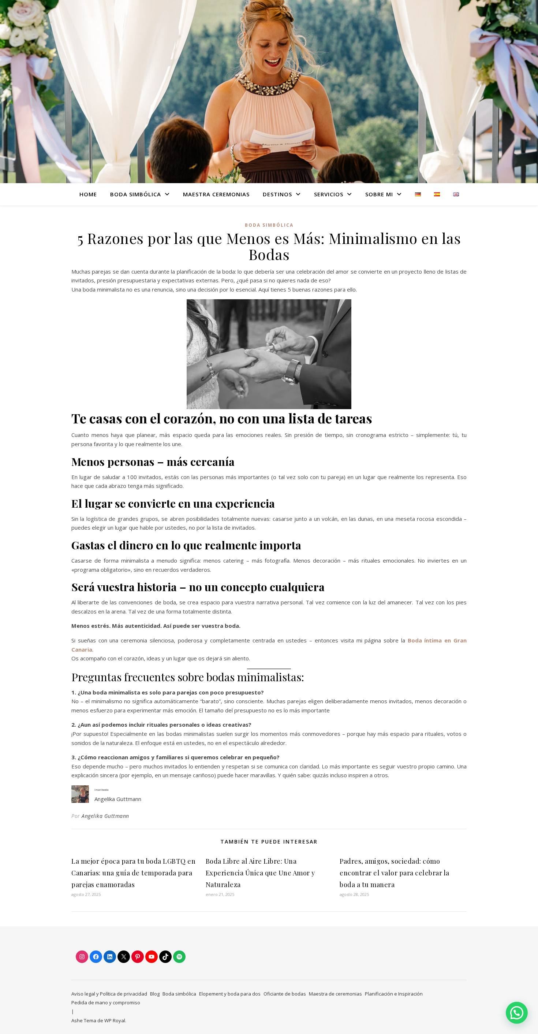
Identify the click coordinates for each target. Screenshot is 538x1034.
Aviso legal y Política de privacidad (109, 993)
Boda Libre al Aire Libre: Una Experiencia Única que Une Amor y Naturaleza (260, 873)
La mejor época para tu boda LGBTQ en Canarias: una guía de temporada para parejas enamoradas (133, 873)
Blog (155, 993)
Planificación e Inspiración (394, 993)
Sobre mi (379, 194)
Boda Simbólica (135, 194)
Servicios (328, 194)
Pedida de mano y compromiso (105, 1002)
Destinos (277, 194)
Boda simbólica (269, 225)
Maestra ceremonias (216, 194)
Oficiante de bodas (285, 993)
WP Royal (114, 1020)
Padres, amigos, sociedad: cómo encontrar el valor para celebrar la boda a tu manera (394, 873)
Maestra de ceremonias (335, 993)
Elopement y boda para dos (230, 993)
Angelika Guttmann (105, 815)
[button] (517, 1013)
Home (88, 194)
